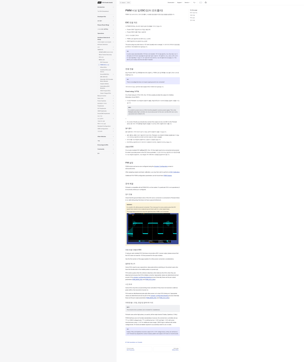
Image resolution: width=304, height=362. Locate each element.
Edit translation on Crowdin (134, 342)
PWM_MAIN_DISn (137, 279)
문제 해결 (192, 20)
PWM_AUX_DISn (150, 279)
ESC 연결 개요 (193, 12)
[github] (205, 2)
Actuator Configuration (161, 166)
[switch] (200, 2)
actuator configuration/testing (142, 277)
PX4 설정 (192, 17)
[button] (113, 7)
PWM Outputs (168, 175)
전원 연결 (192, 15)
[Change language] (195, 2)
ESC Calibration (175, 172)
